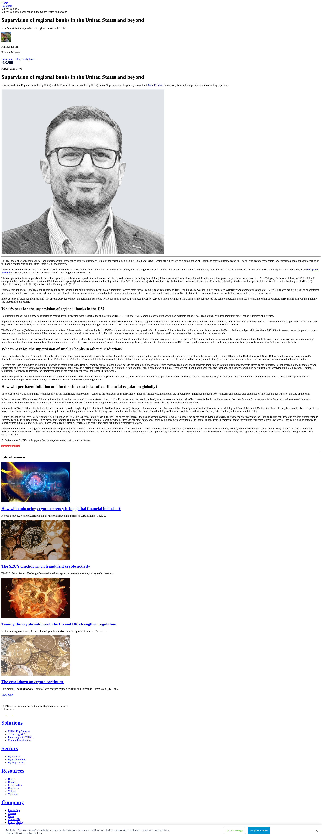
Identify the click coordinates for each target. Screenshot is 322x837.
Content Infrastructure (19, 740)
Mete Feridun (155, 85)
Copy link (18, 59)
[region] (161, 831)
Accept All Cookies (259, 830)
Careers (12, 813)
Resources (6, 5)
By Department (16, 762)
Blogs (11, 779)
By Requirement (16, 759)
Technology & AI (17, 734)
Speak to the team (10, 446)
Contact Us (14, 819)
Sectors (9, 748)
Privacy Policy (15, 822)
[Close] (316, 830)
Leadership (14, 810)
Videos (11, 791)
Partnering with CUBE (20, 737)
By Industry (14, 756)
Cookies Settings (235, 830)
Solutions (12, 723)
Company (12, 802)
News (11, 816)
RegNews (13, 788)
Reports (12, 782)
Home (4, 2)
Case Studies (15, 785)
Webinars (13, 794)
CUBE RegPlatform (19, 731)
